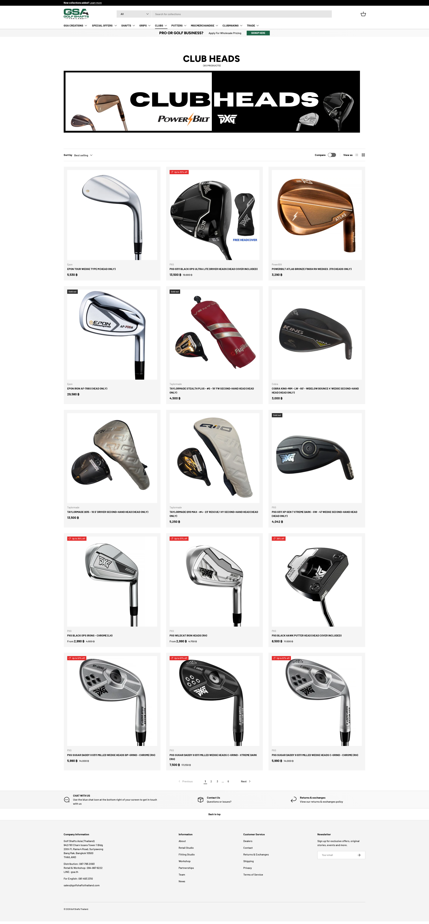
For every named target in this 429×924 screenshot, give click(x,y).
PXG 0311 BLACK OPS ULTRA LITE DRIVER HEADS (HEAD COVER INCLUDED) (214, 268)
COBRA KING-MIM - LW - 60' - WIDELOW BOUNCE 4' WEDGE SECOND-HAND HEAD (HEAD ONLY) (315, 390)
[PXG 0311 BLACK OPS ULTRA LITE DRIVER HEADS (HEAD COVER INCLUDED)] (215, 215)
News (182, 881)
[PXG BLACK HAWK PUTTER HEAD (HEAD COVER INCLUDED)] (317, 582)
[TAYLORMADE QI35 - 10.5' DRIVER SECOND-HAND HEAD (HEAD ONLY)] (112, 458)
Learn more (96, 2)
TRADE (251, 25)
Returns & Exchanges (256, 854)
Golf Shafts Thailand (79, 909)
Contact (248, 847)
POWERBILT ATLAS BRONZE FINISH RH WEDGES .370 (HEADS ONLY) (312, 268)
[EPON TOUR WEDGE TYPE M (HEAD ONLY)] (112, 215)
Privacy (247, 867)
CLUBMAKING (231, 25)
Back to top (214, 814)
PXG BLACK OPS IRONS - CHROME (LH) (89, 635)
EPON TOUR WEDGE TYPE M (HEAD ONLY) (91, 268)
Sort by (68, 154)
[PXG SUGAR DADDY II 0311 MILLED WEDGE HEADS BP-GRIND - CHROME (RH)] (112, 701)
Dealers (247, 841)
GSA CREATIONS (73, 25)
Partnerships (186, 867)
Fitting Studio (187, 854)
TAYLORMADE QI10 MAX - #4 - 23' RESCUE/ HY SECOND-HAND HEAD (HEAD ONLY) (214, 513)
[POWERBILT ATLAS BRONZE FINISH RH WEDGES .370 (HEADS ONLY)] (317, 215)
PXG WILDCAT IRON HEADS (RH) (188, 635)
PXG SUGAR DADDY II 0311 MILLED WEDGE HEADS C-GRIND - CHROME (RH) (315, 755)
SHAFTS (126, 25)
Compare (320, 154)
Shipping (248, 861)
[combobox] (224, 14)
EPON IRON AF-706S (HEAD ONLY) (87, 388)
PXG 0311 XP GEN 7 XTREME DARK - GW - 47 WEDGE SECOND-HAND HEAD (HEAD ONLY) (314, 513)
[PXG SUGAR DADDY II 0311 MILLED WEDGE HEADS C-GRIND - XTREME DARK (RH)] (215, 701)
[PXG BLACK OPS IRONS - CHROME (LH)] (112, 582)
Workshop (185, 861)
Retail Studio (186, 847)
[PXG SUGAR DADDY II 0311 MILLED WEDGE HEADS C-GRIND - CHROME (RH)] (317, 701)
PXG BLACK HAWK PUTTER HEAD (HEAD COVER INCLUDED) (307, 635)
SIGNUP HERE (258, 33)
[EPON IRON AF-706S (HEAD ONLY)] (112, 335)
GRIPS (143, 25)
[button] (363, 14)
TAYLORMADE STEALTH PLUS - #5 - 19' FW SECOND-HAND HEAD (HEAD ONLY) (212, 390)
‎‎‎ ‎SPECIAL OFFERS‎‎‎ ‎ (102, 25)
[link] (185, 781)
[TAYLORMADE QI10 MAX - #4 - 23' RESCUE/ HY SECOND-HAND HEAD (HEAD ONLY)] (215, 458)
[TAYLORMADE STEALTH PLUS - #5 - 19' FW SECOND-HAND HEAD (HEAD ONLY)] (215, 335)
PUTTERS (177, 25)
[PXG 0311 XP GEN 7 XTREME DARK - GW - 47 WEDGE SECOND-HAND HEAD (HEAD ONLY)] (317, 458)
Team (182, 874)
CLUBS (159, 25)
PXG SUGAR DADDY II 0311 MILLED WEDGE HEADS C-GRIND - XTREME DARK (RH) (213, 757)
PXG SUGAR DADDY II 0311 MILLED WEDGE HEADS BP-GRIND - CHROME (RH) (111, 755)
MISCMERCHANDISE (202, 25)
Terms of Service (253, 874)
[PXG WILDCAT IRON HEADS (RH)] (215, 582)
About (182, 841)
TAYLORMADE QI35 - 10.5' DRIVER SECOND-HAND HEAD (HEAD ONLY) (107, 511)
